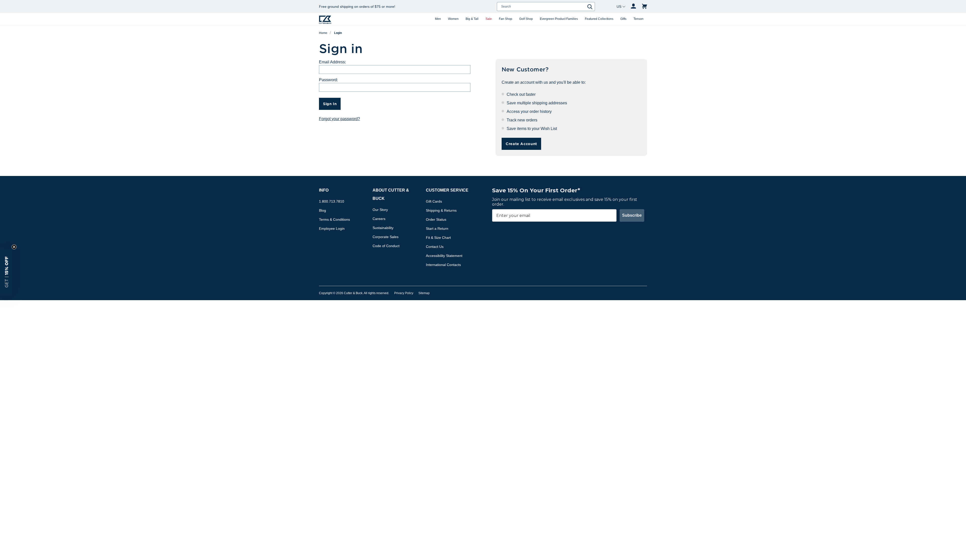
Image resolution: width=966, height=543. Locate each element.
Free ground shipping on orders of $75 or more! (357, 7)
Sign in (330, 104)
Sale (489, 19)
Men (438, 19)
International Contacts (443, 265)
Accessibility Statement (444, 256)
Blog (322, 210)
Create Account (521, 144)
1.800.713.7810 (331, 201)
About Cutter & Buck (391, 194)
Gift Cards (434, 201)
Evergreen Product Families (559, 19)
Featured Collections (599, 19)
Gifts (623, 19)
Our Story (380, 210)
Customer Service (447, 190)
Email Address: (332, 62)
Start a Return (437, 229)
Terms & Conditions (334, 219)
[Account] (633, 6)
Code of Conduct (386, 246)
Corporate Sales (385, 237)
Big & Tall (472, 19)
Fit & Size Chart (438, 238)
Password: (328, 80)
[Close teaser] (14, 246)
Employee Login (332, 229)
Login (338, 33)
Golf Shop (526, 19)
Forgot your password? (339, 119)
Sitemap (424, 293)
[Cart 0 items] (644, 7)
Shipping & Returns (441, 210)
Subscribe (632, 215)
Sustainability (383, 228)
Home (323, 33)
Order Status (436, 219)
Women (453, 19)
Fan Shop (505, 19)
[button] (6, 271)
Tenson (638, 19)
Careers (379, 219)
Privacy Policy (403, 293)
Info (324, 190)
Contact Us (435, 247)
